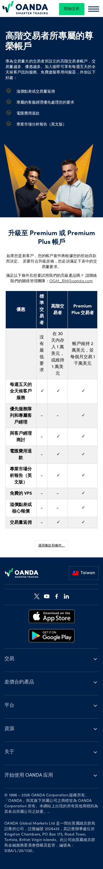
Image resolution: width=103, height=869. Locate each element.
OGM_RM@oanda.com (71, 281)
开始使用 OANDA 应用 (28, 775)
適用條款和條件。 (51, 545)
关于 (9, 752)
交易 (9, 659)
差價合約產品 (19, 682)
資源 (9, 728)
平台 (9, 705)
